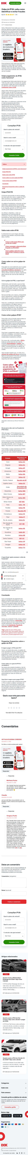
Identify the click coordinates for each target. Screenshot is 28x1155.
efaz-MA (22, 491)
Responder (6, 771)
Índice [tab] (5, 164)
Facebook (19, 625)
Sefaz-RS (22, 528)
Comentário (5, 876)
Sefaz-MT (21, 494)
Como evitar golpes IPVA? (9, 180)
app (20, 847)
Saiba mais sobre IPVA (8, 174)
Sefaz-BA (22, 474)
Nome (3, 890)
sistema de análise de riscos (10, 354)
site (16, 847)
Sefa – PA (22, 505)
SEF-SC (21, 538)
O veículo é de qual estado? (12, 145)
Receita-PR (22, 511)
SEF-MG (22, 501)
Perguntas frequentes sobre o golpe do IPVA (13, 187)
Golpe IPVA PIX (6, 171)
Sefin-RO (22, 532)
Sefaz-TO (22, 547)
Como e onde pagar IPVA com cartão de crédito (14, 242)
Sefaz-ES (22, 483)
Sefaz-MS (21, 498)
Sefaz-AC (22, 462)
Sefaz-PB (22, 508)
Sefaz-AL (22, 465)
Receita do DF (22, 480)
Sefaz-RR (22, 535)
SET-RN (21, 524)
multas (19, 343)
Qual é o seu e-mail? (10, 137)
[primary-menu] (25, 3)
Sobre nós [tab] (4, 1088)
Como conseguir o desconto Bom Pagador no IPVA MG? (15, 247)
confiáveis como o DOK (9, 87)
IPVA (22, 340)
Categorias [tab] (5, 1083)
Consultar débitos (15, 3)
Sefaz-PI (22, 517)
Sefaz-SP (22, 541)
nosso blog (18, 620)
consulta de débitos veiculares (11, 270)
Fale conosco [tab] (5, 1092)
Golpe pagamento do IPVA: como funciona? (14, 168)
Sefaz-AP (22, 468)
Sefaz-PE (22, 514)
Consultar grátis (10, 1107)
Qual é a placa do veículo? (12, 129)
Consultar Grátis (14, 155)
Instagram (12, 625)
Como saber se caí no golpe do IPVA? (12, 177)
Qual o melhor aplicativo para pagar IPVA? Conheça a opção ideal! (14, 252)
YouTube (4, 626)
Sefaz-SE (22, 544)
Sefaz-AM (21, 471)
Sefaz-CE (22, 477)
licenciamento (11, 343)
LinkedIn (15, 626)
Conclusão (5, 183)
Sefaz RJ (22, 520)
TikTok (10, 626)
